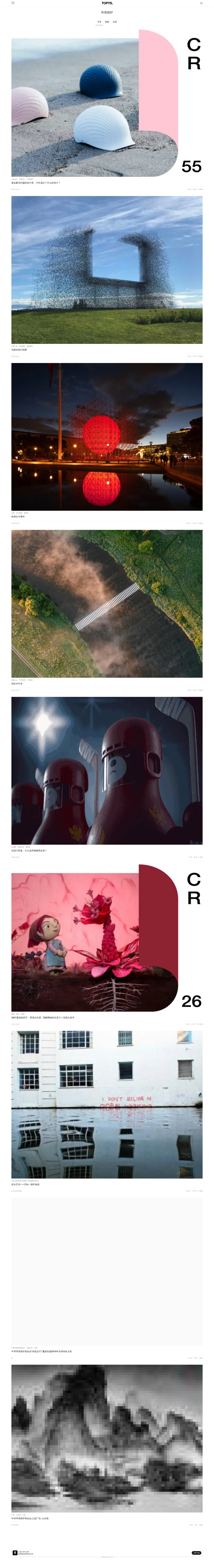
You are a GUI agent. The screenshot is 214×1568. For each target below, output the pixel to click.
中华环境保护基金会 (18, 1348)
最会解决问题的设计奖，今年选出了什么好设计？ (35, 182)
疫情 (17, 1014)
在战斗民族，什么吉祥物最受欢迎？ (29, 850)
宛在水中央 (17, 683)
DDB (35, 1348)
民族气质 (21, 847)
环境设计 (22, 179)
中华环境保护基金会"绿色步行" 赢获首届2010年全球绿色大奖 (41, 1351)
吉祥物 (13, 847)
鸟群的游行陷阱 (19, 349)
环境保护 (30, 179)
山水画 (18, 1515)
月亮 (12, 513)
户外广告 (14, 346)
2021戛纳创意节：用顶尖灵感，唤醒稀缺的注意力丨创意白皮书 (42, 1017)
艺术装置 (19, 513)
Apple (23, 1014)
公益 (24, 1515)
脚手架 (26, 513)
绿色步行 (30, 1348)
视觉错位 (30, 346)
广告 (12, 1515)
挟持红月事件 (18, 516)
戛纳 (12, 1014)
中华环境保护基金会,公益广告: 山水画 (30, 1518)
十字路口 (30, 680)
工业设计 (14, 179)
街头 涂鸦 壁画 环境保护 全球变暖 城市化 (25, 1181)
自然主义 (14, 680)
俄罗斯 (28, 847)
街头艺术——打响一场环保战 (25, 1184)
